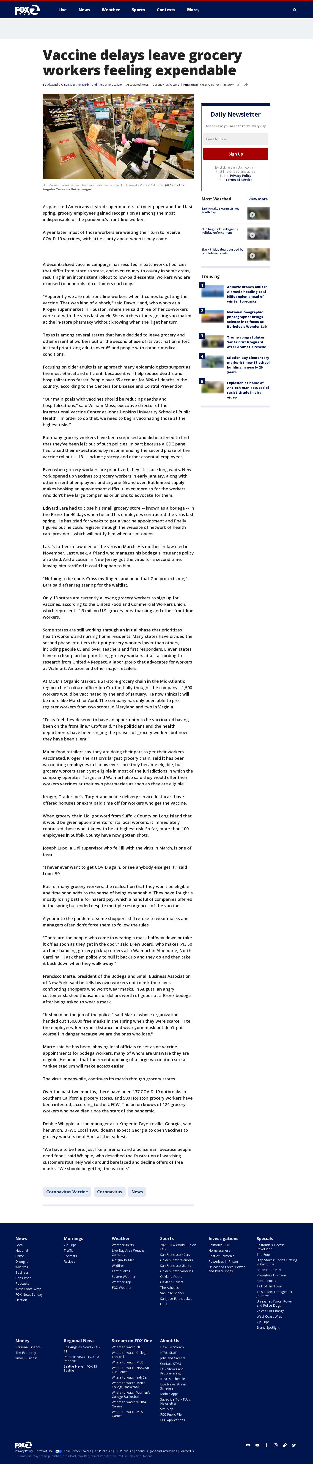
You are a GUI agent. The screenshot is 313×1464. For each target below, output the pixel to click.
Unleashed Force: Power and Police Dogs (227, 1269)
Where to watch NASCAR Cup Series (130, 1370)
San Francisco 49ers (175, 1254)
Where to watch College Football (129, 1354)
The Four (263, 1254)
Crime (19, 1256)
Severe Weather (123, 1276)
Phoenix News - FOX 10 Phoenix (81, 1359)
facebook (266, 1445)
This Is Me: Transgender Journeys (274, 1293)
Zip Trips (70, 1245)
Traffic (68, 1250)
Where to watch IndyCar (130, 1377)
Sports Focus (266, 1280)
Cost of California (221, 1256)
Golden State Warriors (176, 1260)
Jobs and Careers (172, 1358)
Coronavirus (109, 1191)
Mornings (73, 1238)
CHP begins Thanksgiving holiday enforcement (220, 231)
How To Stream (172, 1347)
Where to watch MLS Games (127, 1413)
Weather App (121, 1282)
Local (19, 1245)
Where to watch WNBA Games (129, 1404)
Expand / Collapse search (295, 9)
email (248, 1445)
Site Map (166, 1409)
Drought (21, 1261)
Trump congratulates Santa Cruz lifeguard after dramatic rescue (246, 342)
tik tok (284, 1445)
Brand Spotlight (268, 1327)
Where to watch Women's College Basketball (131, 1394)
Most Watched (216, 199)
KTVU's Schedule (172, 1379)
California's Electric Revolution (270, 1247)
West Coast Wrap (28, 1289)
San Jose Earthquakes (176, 1298)
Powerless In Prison (223, 1261)
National (21, 1250)
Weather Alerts (123, 1245)
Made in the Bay (269, 1269)
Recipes (69, 1261)
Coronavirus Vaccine (166, 85)
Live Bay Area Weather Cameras (129, 1252)
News (137, 1191)
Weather (121, 1238)
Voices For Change (270, 1311)
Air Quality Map (123, 1260)
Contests (70, 1256)
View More (258, 199)
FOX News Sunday (29, 1294)
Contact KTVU (170, 1363)
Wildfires (21, 1267)
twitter (294, 1445)
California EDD (219, 1245)
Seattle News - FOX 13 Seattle (80, 1368)
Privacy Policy (240, 176)
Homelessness (219, 1250)
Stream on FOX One (132, 1340)
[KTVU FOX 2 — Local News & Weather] (30, 9)
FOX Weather (122, 1287)
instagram (275, 1445)
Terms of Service (238, 180)
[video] (258, 213)
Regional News (79, 1340)
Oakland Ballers (171, 1282)
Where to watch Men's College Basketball (128, 1385)
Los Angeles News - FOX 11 (82, 1349)
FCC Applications (172, 1420)
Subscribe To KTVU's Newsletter (175, 1401)
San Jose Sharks (172, 1293)
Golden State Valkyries (176, 1271)
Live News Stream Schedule (173, 1386)
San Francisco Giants (175, 1265)
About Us (169, 1340)
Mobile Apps (169, 1394)
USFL (164, 1304)
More (192, 9)
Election (21, 1300)
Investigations (223, 1238)
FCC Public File (171, 1414)
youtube (257, 1445)
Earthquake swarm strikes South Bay (220, 210)
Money (22, 1340)
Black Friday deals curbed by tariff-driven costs (222, 251)
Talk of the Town (269, 1286)
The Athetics (169, 1287)
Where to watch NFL (127, 1347)
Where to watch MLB (127, 1362)
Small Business (26, 1358)
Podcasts (22, 1283)
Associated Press (137, 85)
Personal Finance (28, 1347)
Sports (167, 1238)
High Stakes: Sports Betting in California (277, 1262)
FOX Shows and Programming (172, 1371)
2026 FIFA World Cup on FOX (178, 1247)
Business (22, 1272)
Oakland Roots (171, 1276)
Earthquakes (121, 1271)
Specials (265, 1238)
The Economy (25, 1352)
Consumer (23, 1278)
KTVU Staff (168, 1352)
